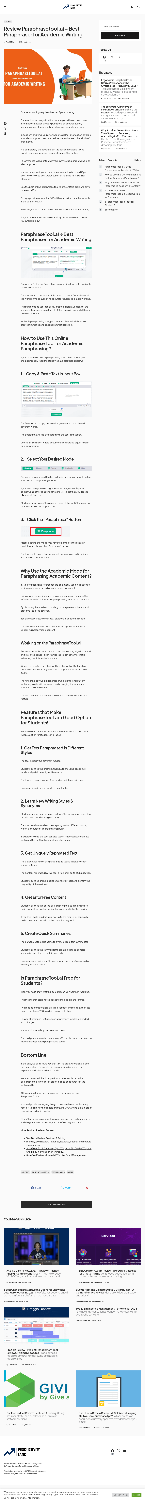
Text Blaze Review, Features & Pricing (45, 1138)
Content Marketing (41, 1172)
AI (72, 1063)
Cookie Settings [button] (121, 1495)
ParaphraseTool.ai (40, 234)
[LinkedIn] (120, 58)
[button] (5, 7)
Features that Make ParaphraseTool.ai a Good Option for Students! (122, 194)
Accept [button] (136, 1495)
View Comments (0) (56, 1204)
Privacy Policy (9, 1474)
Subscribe (120, 35)
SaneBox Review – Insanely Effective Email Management (56, 1155)
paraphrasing (58, 1172)
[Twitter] (112, 58)
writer (70, 1172)
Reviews (8, 21)
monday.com (33, 1141)
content (25, 1172)
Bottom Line (111, 209)
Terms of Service (25, 1474)
